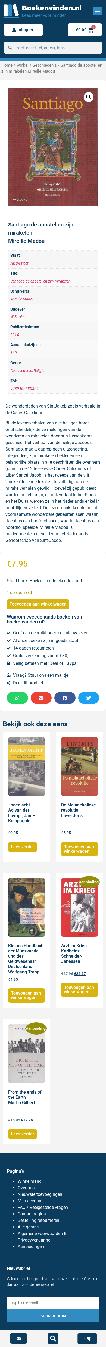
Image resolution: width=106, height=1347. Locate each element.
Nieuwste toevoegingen (40, 1194)
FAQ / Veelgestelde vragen (43, 1207)
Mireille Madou (22, 299)
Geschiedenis (44, 65)
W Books (17, 317)
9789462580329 (24, 388)
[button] (97, 11)
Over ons (26, 1187)
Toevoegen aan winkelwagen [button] (79, 849)
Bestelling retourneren (38, 1220)
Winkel (22, 65)
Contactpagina (32, 1213)
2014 (14, 335)
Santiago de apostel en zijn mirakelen (40, 281)
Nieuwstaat (19, 263)
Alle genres (28, 1227)
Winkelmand (30, 1181)
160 (13, 352)
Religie (39, 370)
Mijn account (30, 1200)
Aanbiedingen (31, 1246)
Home (7, 65)
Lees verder (22, 846)
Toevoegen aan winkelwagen (38, 604)
